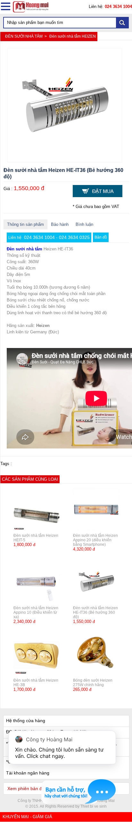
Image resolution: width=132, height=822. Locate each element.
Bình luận (84, 224)
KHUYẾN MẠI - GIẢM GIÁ (27, 816)
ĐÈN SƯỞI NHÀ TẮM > (26, 36)
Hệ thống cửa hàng (25, 720)
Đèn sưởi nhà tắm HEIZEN (72, 36)
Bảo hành (60, 224)
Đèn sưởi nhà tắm (24, 249)
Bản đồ (101, 237)
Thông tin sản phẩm (25, 224)
